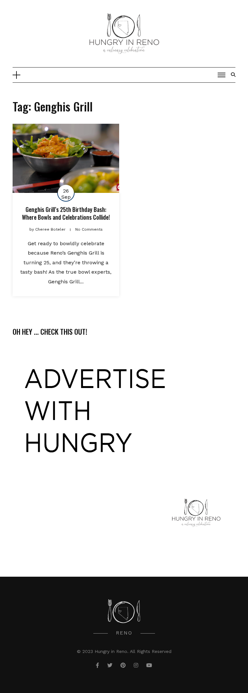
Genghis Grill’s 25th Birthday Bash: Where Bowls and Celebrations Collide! (66, 213)
